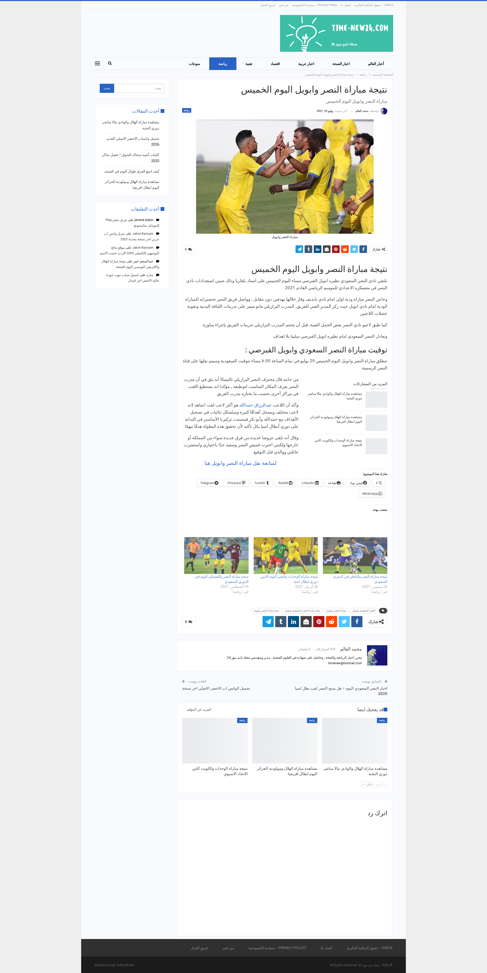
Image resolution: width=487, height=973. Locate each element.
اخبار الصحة (341, 64)
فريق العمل (267, 5)
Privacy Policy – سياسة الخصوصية (314, 5)
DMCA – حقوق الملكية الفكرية (373, 5)
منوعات (194, 64)
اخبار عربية (306, 64)
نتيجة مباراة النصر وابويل (266, 610)
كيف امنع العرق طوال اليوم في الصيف (131, 171)
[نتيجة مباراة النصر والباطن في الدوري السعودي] (355, 555)
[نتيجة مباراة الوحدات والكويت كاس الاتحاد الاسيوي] (376, 446)
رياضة (222, 64)
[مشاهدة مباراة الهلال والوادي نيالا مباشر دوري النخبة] (376, 399)
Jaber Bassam (142, 233)
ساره (149, 275)
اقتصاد (275, 64)
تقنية (249, 64)
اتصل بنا (346, 5)
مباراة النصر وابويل (336, 610)
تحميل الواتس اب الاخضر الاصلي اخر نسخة (216, 688)
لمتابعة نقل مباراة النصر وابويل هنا (240, 463)
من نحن (283, 5)
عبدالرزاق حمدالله (255, 404)
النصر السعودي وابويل (363, 610)
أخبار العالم (376, 64)
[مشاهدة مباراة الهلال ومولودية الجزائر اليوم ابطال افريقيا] (376, 423)
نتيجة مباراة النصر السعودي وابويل (302, 610)
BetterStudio (125, 965)
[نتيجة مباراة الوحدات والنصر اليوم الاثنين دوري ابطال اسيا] (286, 555)
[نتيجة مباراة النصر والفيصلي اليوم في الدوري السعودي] (216, 555)
